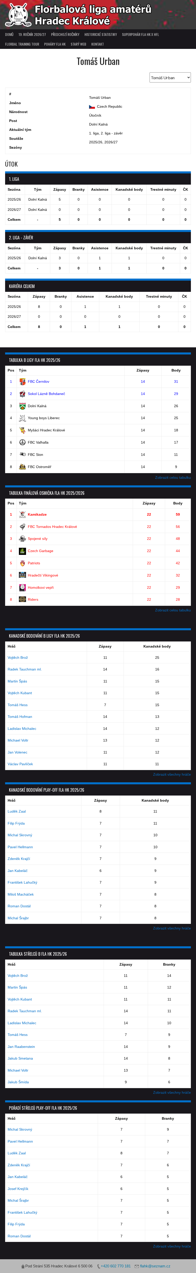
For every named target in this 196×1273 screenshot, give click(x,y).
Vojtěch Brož (18, 657)
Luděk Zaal (17, 811)
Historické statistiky (100, 34)
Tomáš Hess (18, 705)
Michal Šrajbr (18, 918)
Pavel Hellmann (20, 847)
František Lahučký (22, 882)
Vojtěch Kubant (20, 693)
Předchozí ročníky (65, 34)
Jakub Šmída (18, 1082)
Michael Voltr (18, 740)
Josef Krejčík (18, 1189)
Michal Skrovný (20, 835)
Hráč (12, 646)
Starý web (78, 44)
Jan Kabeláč (18, 871)
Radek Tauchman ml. (25, 669)
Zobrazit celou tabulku (173, 477)
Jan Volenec (17, 752)
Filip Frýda (16, 823)
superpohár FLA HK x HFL (140, 34)
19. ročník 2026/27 (32, 34)
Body (176, 370)
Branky (169, 964)
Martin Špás (17, 681)
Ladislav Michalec (22, 729)
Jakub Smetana (20, 1058)
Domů (9, 34)
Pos (11, 370)
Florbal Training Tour (22, 44)
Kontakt (97, 44)
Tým (22, 370)
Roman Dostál (19, 906)
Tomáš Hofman (20, 717)
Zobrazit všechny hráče (172, 774)
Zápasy (143, 370)
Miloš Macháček (21, 894)
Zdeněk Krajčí (19, 859)
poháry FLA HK (55, 44)
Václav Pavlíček (20, 764)
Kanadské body (157, 646)
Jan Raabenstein (21, 1047)
